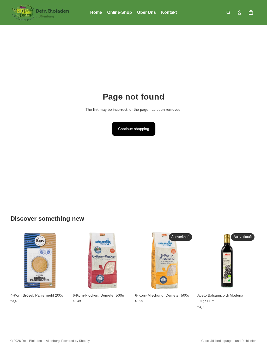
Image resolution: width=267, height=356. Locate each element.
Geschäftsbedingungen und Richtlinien (229, 341)
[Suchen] (228, 12)
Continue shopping (133, 129)
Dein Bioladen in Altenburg (41, 341)
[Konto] (239, 12)
